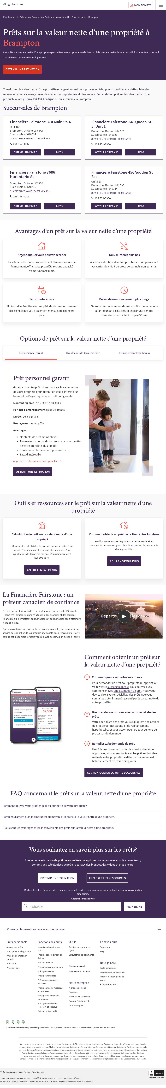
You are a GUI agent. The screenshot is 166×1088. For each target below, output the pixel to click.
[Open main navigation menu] (160, 5)
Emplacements (11, 17)
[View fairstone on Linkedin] (19, 1022)
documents (115, 749)
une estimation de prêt (128, 690)
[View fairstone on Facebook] (8, 1022)
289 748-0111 (21, 196)
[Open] (124, 616)
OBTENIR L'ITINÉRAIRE (25, 152)
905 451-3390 (103, 144)
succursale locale (118, 687)
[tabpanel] (83, 425)
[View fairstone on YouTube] (24, 1022)
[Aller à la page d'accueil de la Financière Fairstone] (13, 5)
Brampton (37, 17)
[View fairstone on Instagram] (14, 1022)
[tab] (31, 353)
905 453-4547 (21, 144)
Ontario (25, 17)
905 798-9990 (103, 198)
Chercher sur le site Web (83, 898)
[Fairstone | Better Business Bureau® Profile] (156, 1074)
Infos (59, 152)
